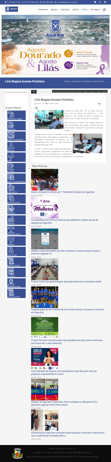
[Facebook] (105, 2)
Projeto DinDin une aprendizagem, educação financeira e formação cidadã (66, 281)
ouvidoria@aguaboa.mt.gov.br (67, 2)
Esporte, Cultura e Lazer (98, 91)
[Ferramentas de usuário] (100, 104)
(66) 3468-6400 (47, 2)
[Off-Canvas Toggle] (104, 9)
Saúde (104, 91)
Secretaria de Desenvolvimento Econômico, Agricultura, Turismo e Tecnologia (80, 91)
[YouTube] (95, 2)
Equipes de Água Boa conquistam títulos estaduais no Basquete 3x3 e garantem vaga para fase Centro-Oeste (64, 403)
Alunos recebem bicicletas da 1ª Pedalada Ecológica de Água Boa (62, 192)
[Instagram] (100, 2)
